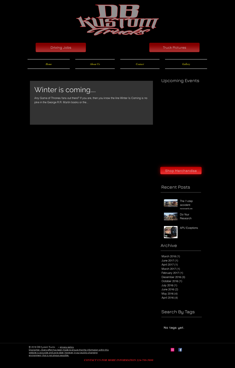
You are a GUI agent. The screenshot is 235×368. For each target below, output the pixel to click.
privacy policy (67, 347)
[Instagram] (172, 349)
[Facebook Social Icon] (180, 349)
